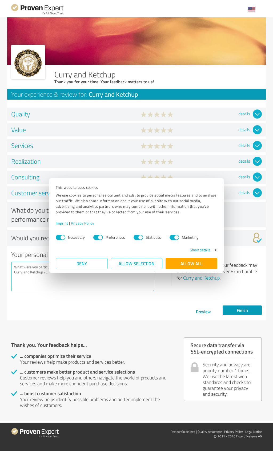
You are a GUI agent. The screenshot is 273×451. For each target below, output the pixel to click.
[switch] (98, 237)
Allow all (191, 263)
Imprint (62, 223)
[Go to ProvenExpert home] (37, 13)
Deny (82, 263)
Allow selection (136, 263)
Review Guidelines (183, 431)
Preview (203, 311)
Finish (242, 310)
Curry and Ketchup (201, 277)
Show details (200, 249)
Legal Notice (253, 431)
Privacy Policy (82, 223)
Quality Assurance (210, 431)
